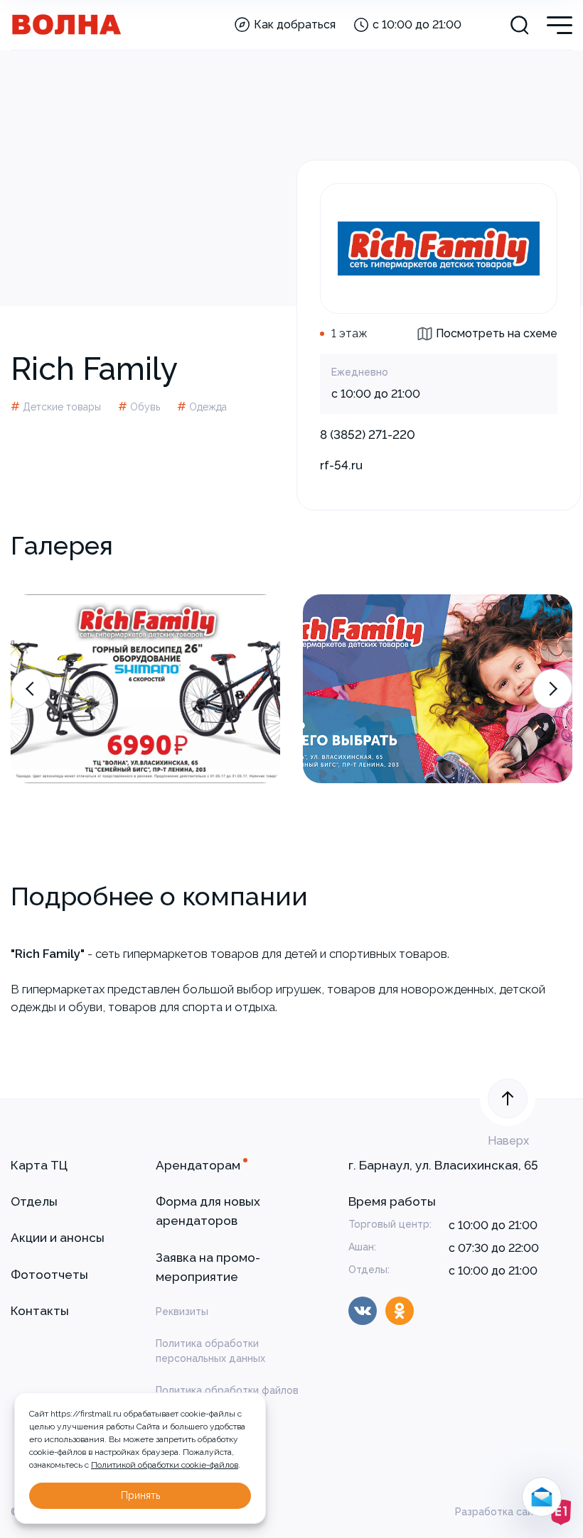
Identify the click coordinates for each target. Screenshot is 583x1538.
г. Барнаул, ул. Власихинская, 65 (443, 1165)
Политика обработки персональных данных (210, 1351)
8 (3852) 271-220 (367, 434)
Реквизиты (182, 1311)
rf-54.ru (341, 465)
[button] (30, 689)
